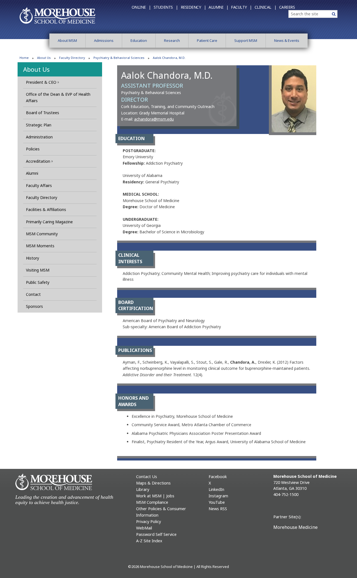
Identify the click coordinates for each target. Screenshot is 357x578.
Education (139, 40)
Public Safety (37, 282)
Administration (39, 137)
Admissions (104, 40)
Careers (287, 7)
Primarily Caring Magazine (49, 221)
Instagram (218, 495)
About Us (44, 58)
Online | (141, 7)
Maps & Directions (153, 483)
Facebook (218, 476)
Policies (33, 149)
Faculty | (241, 7)
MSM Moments (40, 245)
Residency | (193, 7)
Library (142, 489)
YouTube (217, 502)
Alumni (32, 173)
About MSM (67, 40)
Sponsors (34, 306)
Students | (166, 7)
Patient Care (207, 40)
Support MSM (245, 40)
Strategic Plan (38, 125)
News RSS (218, 508)
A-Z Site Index (149, 540)
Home (24, 58)
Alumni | (218, 7)
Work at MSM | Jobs (155, 495)
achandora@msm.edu (154, 119)
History (32, 258)
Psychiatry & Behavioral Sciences (118, 58)
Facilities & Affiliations (46, 209)
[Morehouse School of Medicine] (57, 15)
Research (172, 40)
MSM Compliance (152, 502)
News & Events (286, 40)
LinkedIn (216, 489)
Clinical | (265, 7)
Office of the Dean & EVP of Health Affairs (58, 97)
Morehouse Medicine (295, 527)
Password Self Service (156, 534)
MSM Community (42, 233)
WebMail (144, 528)
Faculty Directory (72, 58)
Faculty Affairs (39, 185)
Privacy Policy (148, 521)
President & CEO (41, 82)
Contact (33, 294)
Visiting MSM (37, 270)
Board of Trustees (42, 112)
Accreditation (38, 161)
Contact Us (146, 476)
